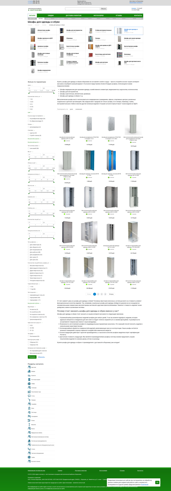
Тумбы (33, 457)
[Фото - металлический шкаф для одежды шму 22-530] (133, 267)
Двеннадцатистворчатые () (38, 268)
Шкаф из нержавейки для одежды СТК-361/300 (111, 281)
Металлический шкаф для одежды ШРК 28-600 (67, 246)
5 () (31, 109)
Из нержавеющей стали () (38, 351)
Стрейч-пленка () (35, 135)
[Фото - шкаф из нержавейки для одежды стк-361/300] (111, 267)
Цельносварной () (35, 319)
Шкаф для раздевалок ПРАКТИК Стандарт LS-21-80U (111, 137)
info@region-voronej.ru (136, 2)
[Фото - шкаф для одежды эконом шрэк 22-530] (111, 160)
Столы (86, 18)
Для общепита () (35, 247)
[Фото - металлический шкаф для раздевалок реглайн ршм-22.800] (67, 160)
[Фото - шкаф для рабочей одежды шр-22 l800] (111, 232)
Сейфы (70, 18)
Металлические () (36, 353)
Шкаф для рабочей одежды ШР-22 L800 (111, 246)
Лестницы (119, 18)
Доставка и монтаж (73, 15)
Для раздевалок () (36, 254)
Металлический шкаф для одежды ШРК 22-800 (111, 211)
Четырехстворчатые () (37, 280)
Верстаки (32, 18)
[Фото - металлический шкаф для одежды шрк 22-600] (89, 197)
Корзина (134, 8)
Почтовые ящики (59, 18)
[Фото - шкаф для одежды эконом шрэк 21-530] (89, 160)
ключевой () (34, 148)
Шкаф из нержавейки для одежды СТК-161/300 (67, 281)
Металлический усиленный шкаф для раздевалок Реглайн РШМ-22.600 (133, 138)
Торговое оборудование (37, 453)
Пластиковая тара (36, 392)
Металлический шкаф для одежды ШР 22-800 (67, 211)
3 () (31, 104)
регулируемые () (35, 127)
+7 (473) (33, 1)
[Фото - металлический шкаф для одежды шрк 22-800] (111, 197)
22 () (32, 328)
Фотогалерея (98, 15)
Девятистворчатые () (36, 273)
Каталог (32, 15)
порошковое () (35, 297)
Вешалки (139, 18)
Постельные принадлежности (38, 441)
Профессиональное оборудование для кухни (42, 445)
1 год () (32, 289)
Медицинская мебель (36, 432)
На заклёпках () (35, 312)
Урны (111, 18)
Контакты (138, 15)
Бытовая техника (35, 461)
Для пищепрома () (36, 249)
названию (78, 109)
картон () (33, 133)
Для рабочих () (35, 252)
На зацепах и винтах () (37, 314)
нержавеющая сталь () (37, 295)
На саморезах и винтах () (38, 317)
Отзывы (119, 15)
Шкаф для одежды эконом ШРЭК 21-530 (89, 174)
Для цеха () (34, 259)
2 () (31, 101)
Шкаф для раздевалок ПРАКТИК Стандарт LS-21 (89, 137)
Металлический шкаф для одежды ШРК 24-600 (133, 211)
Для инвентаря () (35, 245)
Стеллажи (78, 18)
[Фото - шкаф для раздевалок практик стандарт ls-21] (89, 123)
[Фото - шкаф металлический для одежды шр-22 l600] (67, 123)
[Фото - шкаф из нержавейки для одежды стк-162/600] (89, 267)
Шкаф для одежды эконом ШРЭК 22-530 (111, 174)
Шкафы (41, 18)
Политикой (144, 484)
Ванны (33, 428)
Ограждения (129, 18)
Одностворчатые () (36, 275)
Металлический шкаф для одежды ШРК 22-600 (89, 211)
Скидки (51, 15)
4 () (31, 106)
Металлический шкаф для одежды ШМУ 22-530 (133, 281)
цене (71, 109)
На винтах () (34, 309)
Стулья (33, 449)
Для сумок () (34, 257)
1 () (31, 99)
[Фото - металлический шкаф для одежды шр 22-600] (133, 160)
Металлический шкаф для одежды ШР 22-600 (133, 174)
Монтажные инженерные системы (40, 437)
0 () (31, 325)
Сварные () (34, 345)
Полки (33, 420)
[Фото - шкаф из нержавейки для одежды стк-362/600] (133, 232)
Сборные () (34, 342)
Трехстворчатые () (36, 278)
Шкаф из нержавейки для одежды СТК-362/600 (133, 246)
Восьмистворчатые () (37, 265)
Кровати (48, 18)
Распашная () (34, 336)
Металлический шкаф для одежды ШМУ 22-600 (89, 246)
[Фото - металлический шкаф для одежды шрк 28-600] (67, 232)
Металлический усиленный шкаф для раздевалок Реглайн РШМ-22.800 (67, 175)
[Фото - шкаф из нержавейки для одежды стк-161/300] (67, 267)
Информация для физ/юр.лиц (36, 470)
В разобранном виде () (37, 118)
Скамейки (103, 18)
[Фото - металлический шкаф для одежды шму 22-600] (89, 232)
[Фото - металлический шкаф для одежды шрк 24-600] (133, 197)
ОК (157, 482)
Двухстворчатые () (36, 270)
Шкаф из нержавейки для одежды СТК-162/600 (89, 281)
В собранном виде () (36, 121)
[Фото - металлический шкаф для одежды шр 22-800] (67, 197)
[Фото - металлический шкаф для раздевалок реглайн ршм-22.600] (133, 123)
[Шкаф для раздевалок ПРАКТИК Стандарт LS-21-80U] (111, 123)
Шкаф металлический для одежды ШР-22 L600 (67, 137)
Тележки (94, 18)
